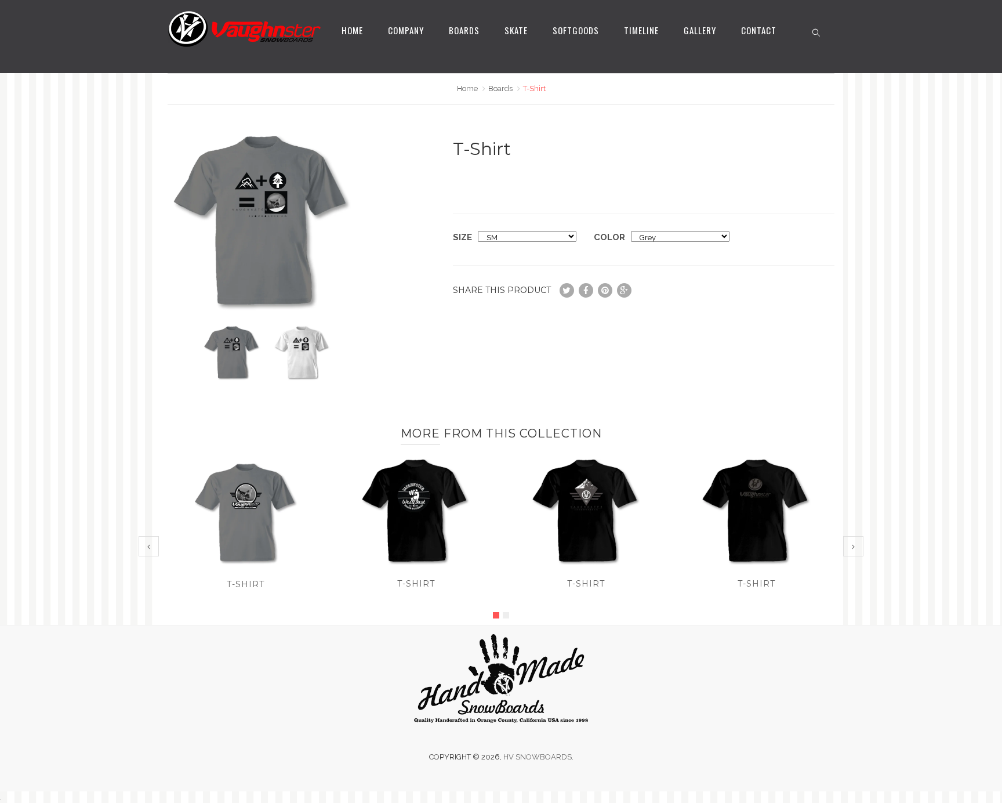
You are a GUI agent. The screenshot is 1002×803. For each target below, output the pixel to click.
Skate (516, 30)
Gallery (700, 30)
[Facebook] (586, 290)
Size (462, 237)
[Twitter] (567, 290)
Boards (464, 30)
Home (352, 30)
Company (406, 30)
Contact (758, 30)
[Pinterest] (605, 290)
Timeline (641, 30)
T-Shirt (245, 584)
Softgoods (576, 30)
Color (609, 237)
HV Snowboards (537, 757)
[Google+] (624, 290)
